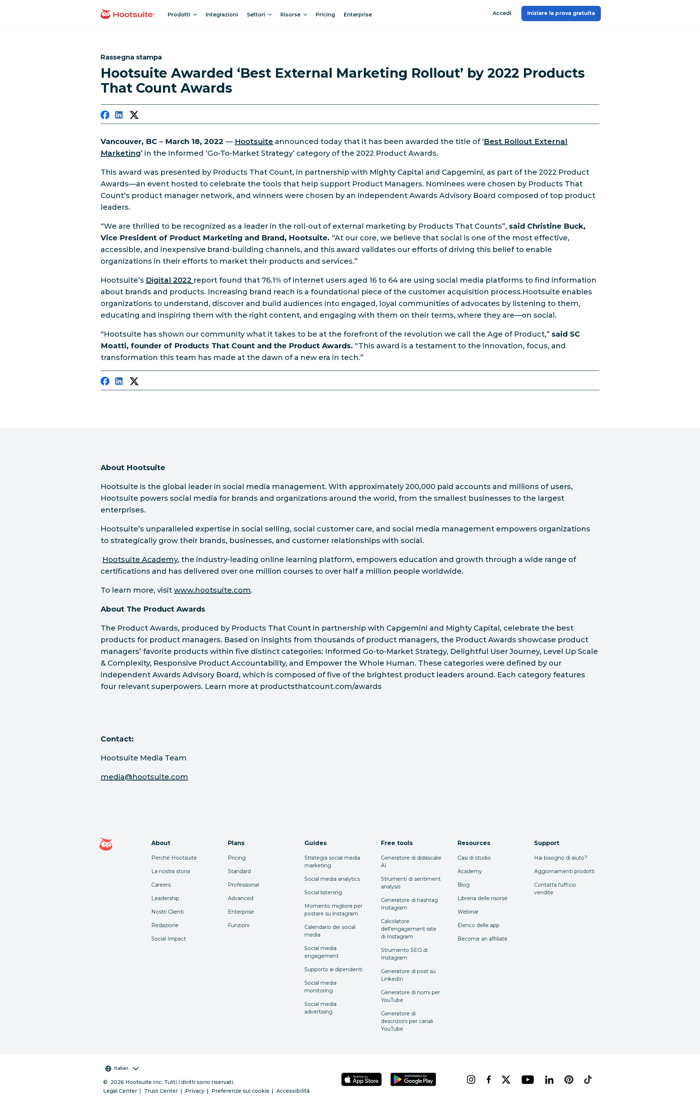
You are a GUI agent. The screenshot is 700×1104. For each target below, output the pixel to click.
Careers (161, 885)
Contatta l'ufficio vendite (555, 889)
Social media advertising (320, 1008)
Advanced (240, 898)
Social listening (323, 892)
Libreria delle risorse (483, 898)
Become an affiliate (483, 939)
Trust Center (161, 1091)
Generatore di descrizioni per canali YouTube (407, 1021)
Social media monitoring (320, 987)
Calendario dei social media (329, 931)
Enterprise (358, 14)
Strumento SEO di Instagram (404, 954)
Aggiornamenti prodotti (564, 871)
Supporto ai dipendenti (333, 969)
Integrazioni (222, 14)
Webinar (468, 912)
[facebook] (105, 116)
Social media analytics (332, 879)
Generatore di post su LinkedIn (408, 975)
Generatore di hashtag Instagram (409, 904)
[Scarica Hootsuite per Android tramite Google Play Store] (413, 1079)
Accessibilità (293, 1091)
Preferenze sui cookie (240, 1091)
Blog (464, 885)
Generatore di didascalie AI (411, 862)
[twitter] (134, 116)
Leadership (165, 898)
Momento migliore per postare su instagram (333, 910)
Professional (243, 885)
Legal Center (120, 1091)
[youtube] (527, 1079)
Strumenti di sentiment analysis (411, 883)
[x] (506, 1079)
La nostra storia (170, 871)
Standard (239, 871)
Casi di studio (474, 858)
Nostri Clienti (167, 912)
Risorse (290, 14)
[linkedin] (119, 116)
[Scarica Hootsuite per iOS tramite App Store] (361, 1079)
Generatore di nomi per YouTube (410, 996)
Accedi (502, 13)
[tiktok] (587, 1079)
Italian (121, 1068)
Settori (256, 14)
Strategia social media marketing (332, 862)
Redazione (165, 925)
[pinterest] (568, 1079)
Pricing (325, 14)
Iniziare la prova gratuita (561, 13)
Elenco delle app (478, 925)
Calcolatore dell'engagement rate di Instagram (408, 929)
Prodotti (179, 14)
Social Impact (168, 939)
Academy (470, 871)
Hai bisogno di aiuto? (560, 858)
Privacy (195, 1091)
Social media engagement (321, 952)
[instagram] (471, 1079)
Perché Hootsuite (174, 858)
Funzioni (238, 925)
